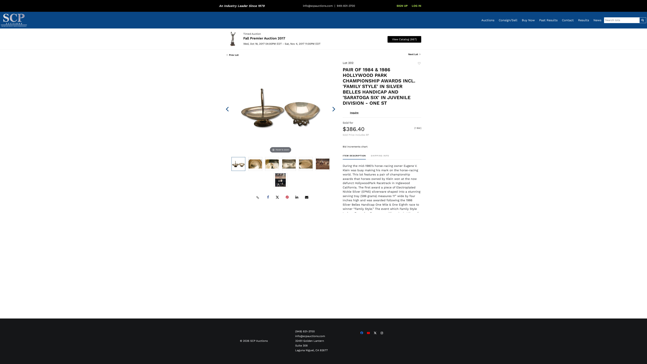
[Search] (642, 20)
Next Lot (413, 54)
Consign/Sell (508, 20)
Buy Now (528, 20)
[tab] (354, 157)
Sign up (402, 5)
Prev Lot (233, 55)
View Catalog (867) (404, 39)
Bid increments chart (355, 146)
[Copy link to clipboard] (258, 197)
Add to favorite (419, 63)
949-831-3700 (346, 5)
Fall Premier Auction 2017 (264, 38)
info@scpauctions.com (318, 5)
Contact (568, 20)
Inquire (354, 112)
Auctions (487, 20)
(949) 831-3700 (305, 331)
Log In (416, 5)
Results (583, 20)
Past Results (548, 20)
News (597, 20)
